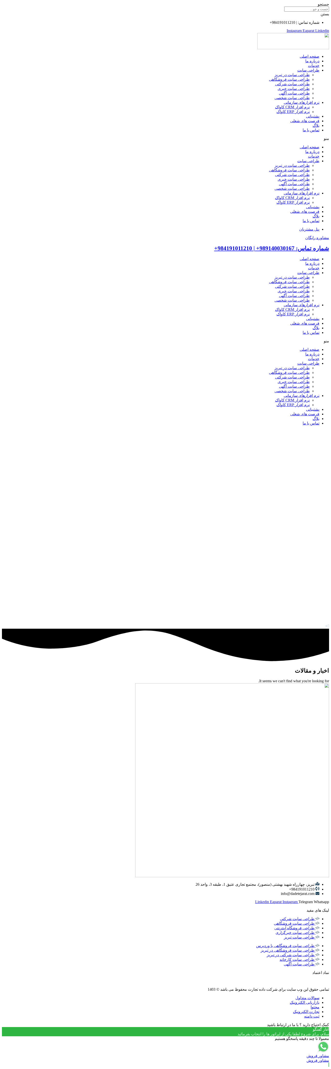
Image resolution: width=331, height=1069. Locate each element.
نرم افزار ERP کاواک (293, 112)
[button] (165, 138)
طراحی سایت (308, 70)
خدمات (313, 66)
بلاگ (316, 125)
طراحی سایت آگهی (294, 93)
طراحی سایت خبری (294, 89)
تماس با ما (311, 130)
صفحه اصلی (309, 56)
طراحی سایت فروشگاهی (289, 79)
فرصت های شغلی (304, 121)
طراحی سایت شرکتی (292, 84)
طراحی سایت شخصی (292, 98)
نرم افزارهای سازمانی (301, 102)
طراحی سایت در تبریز (292, 75)
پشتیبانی (312, 116)
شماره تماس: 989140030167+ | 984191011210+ (271, 248)
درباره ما (312, 61)
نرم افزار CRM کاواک (292, 107)
